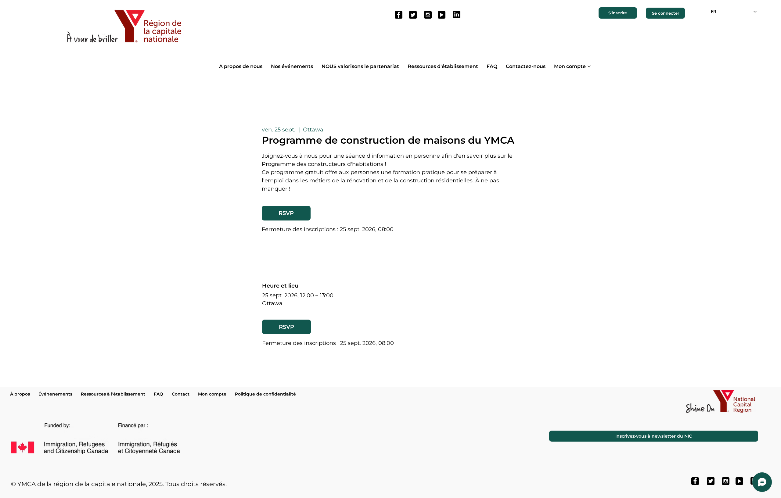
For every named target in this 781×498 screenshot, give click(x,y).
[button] (618, 12)
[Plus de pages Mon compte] (589, 66)
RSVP (286, 213)
